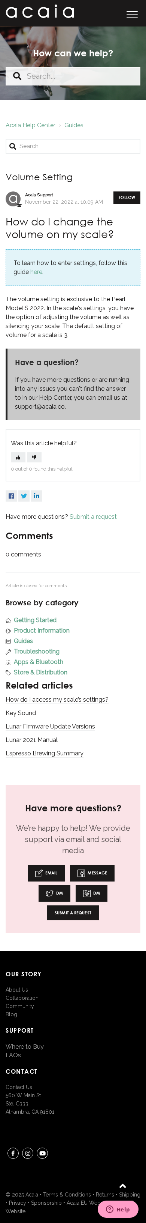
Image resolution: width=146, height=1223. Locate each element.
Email (51, 872)
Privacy (17, 1203)
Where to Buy (25, 1046)
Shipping (129, 1195)
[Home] (40, 11)
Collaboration (22, 998)
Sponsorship (46, 1203)
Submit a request (93, 516)
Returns (105, 1195)
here (36, 271)
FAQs (13, 1055)
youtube (42, 1153)
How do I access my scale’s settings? (57, 699)
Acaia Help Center (30, 125)
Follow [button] (127, 197)
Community (20, 1006)
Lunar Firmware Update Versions (50, 726)
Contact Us (19, 1087)
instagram (27, 1153)
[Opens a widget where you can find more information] (118, 1210)
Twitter (24, 496)
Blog (11, 1014)
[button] (132, 13)
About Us (17, 990)
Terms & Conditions (67, 1195)
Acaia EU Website (88, 1203)
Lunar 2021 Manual (32, 739)
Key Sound (21, 713)
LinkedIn (36, 496)
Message (96, 872)
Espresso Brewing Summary (44, 753)
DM (59, 892)
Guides (73, 125)
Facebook (11, 496)
